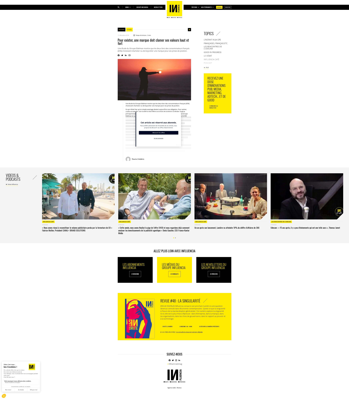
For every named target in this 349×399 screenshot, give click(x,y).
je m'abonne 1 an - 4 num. (186, 326)
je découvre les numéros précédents (209, 326)
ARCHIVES (122, 29)
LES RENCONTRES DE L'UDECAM (281, 222)
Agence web (172, 388)
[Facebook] (119, 55)
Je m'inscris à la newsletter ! (213, 107)
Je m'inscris (214, 274)
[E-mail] (129, 55)
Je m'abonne (135, 274)
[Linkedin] (126, 55)
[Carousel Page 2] (175, 237)
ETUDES (129, 29)
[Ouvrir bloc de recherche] (119, 7)
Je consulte (174, 274)
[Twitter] (122, 55)
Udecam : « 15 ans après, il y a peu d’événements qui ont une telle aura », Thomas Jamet (305, 227)
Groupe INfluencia (142, 7)
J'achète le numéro (168, 326)
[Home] (174, 9)
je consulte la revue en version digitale (189, 332)
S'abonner (219, 7)
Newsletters (158, 7)
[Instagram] (176, 360)
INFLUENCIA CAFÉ (48, 222)
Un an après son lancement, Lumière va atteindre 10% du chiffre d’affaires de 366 (226, 227)
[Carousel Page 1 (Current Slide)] (173, 237)
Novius (179, 388)
